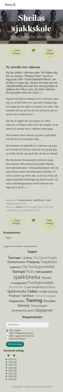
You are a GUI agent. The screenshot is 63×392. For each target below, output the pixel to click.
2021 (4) (12, 373)
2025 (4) (12, 362)
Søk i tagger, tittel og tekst (21, 335)
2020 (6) (12, 376)
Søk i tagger (15, 330)
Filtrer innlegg (15, 344)
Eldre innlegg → (49, 53)
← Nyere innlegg (16, 51)
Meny (9, 5)
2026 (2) (12, 359)
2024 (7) (12, 365)
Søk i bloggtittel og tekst (21, 333)
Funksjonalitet (25, 200)
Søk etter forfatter (17, 338)
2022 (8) (12, 370)
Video (48, 200)
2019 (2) (12, 379)
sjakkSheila (38, 200)
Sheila (19, 207)
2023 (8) (12, 368)
